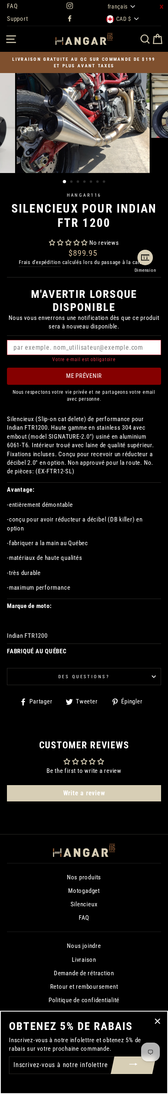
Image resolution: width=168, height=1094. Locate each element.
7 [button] (105, 182)
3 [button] (79, 182)
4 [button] (85, 182)
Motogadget (84, 890)
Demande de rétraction (84, 973)
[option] (84, 62)
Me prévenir (84, 375)
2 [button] (72, 182)
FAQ (12, 6)
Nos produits (84, 877)
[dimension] (145, 257)
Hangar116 (84, 195)
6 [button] (98, 182)
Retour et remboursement (84, 986)
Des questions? (84, 676)
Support (17, 18)
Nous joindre (84, 946)
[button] (68, 242)
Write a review (84, 793)
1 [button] (65, 182)
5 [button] (92, 182)
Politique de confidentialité (84, 1000)
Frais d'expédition (40, 262)
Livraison (84, 959)
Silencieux (84, 904)
